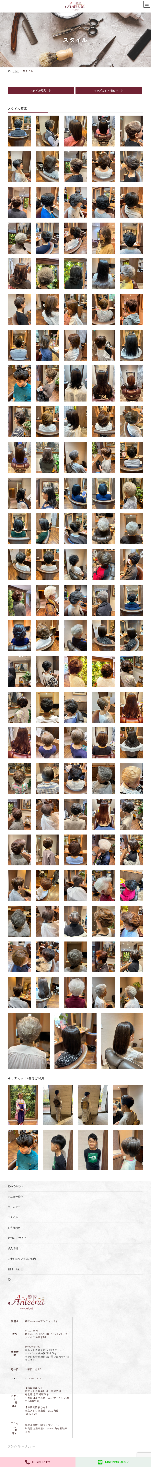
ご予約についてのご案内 (22, 1258)
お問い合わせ (15, 1269)
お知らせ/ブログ (17, 1238)
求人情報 (13, 1248)
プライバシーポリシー (22, 1446)
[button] (41, 90)
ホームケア (14, 1207)
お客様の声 (14, 1227)
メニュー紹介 (15, 1196)
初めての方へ (15, 1186)
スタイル (13, 1217)
